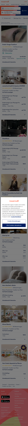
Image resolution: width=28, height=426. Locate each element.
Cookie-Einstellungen (14, 221)
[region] (14, 213)
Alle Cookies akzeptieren (14, 225)
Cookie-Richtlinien (16, 216)
